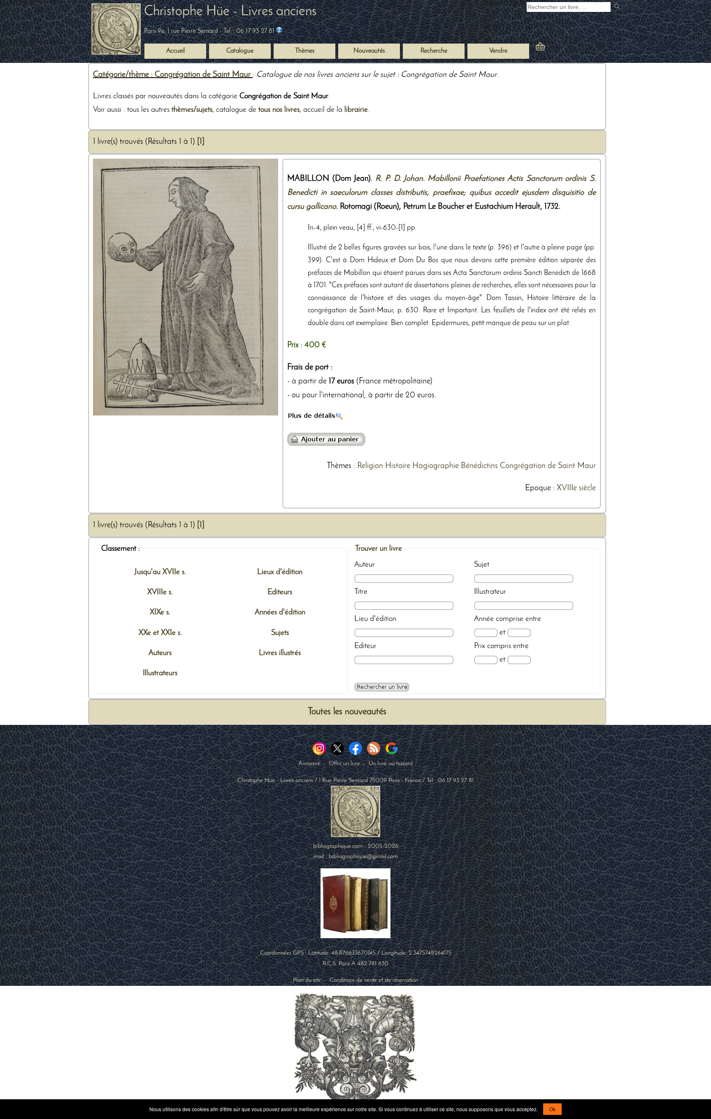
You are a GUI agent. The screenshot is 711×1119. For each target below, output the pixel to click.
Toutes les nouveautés (347, 712)
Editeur (365, 646)
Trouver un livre (378, 549)
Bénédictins (479, 466)
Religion (370, 466)
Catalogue (239, 51)
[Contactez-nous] (279, 31)
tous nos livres (279, 110)
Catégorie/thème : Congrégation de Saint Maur (173, 75)
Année (484, 619)
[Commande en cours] (563, 48)
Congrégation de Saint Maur (548, 466)
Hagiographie (435, 466)
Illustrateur (490, 592)
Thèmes (339, 466)
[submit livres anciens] (618, 7)
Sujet (481, 565)
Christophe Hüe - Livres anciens (230, 12)
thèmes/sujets (192, 110)
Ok (552, 1108)
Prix (479, 646)
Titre (360, 592)
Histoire (397, 466)
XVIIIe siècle (576, 488)
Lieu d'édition (375, 619)
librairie (356, 110)
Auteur (364, 565)
